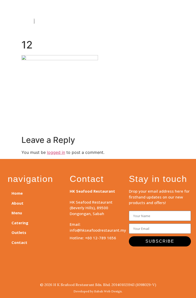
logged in (56, 152)
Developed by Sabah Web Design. (98, 291)
